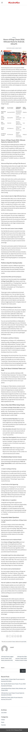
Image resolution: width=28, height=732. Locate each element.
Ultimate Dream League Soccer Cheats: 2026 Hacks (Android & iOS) (7, 658)
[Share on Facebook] (10, 636)
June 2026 (3, 712)
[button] (2, 2)
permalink (24, 641)
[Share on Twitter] (12, 636)
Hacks (2, 722)
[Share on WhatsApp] (7, 636)
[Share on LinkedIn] (20, 636)
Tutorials (3, 725)
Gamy (20, 48)
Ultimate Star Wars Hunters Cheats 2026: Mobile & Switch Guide (21, 658)
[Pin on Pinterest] (18, 636)
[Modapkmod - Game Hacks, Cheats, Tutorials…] (14, 3)
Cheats (14, 37)
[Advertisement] (14, 20)
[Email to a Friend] (15, 636)
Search (2, 667)
